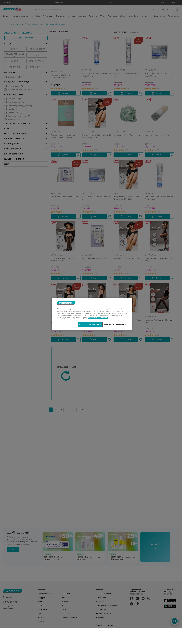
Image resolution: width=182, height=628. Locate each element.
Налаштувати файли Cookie (115, 324)
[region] (92, 314)
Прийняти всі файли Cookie (90, 324)
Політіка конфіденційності (98, 318)
